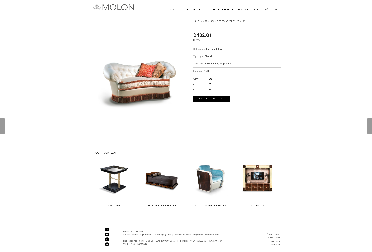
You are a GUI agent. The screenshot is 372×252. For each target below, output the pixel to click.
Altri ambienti (211, 63)
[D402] (2, 126)
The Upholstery (214, 49)
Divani (208, 56)
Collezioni (183, 9)
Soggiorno (225, 63)
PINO (206, 71)
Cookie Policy (273, 237)
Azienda (169, 9)
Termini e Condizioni (275, 242)
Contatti (256, 9)
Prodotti (198, 9)
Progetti (227, 9)
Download (242, 9)
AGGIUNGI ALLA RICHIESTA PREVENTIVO (211, 99)
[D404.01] (369, 126)
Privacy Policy (273, 234)
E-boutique (212, 9)
